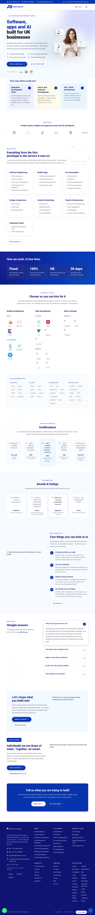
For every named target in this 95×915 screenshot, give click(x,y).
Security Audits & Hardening (76, 213)
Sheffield (83, 878)
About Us (56, 866)
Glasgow (74, 878)
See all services (14, 242)
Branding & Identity (17, 210)
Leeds (74, 875)
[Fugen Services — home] (15, 6)
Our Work (56, 869)
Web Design (15, 207)
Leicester (83, 866)
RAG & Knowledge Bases (74, 182)
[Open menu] (86, 7)
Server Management (73, 207)
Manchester (75, 869)
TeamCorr (37, 869)
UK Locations (77, 863)
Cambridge (84, 898)
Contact (55, 884)
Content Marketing (45, 213)
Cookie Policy (78, 912)
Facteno (36, 872)
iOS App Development (46, 179)
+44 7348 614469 (39, 64)
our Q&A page (22, 632)
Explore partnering (15, 768)
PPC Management (44, 210)
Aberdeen (84, 895)
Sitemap (86, 912)
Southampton (85, 869)
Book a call (37, 804)
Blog (54, 881)
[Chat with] (4, 910)
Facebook (19, 874)
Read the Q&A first (20, 725)
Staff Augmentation (18, 231)
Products (37, 863)
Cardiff (83, 889)
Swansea (83, 875)
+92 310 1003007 (15, 852)
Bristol (74, 881)
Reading (74, 893)
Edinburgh (75, 887)
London (74, 866)
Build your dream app (15, 64)
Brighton (74, 890)
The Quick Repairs (39, 866)
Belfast (83, 892)
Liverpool (75, 884)
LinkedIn (10, 874)
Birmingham (75, 872)
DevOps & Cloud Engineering (76, 204)
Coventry (74, 901)
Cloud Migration (72, 210)
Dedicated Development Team (19, 228)
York (82, 872)
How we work (57, 603)
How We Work (57, 872)
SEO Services (43, 204)
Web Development (17, 176)
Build (36, 828)
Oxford (83, 901)
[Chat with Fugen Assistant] (90, 910)
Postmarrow (38, 878)
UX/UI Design (16, 204)
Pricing (55, 878)
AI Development (72, 176)
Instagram (11, 877)
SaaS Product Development (20, 190)
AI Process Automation (74, 185)
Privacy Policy (58, 912)
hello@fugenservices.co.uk (17, 773)
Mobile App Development (47, 176)
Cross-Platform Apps (45, 185)
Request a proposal (21, 719)
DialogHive (37, 881)
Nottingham (84, 881)
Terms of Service (68, 912)
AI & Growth (57, 828)
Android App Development (47, 182)
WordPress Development (41, 848)
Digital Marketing (44, 207)
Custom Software (17, 179)
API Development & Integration (17, 186)
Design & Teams (78, 828)
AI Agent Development (74, 188)
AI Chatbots (71, 179)
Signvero (36, 875)
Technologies (57, 875)
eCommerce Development (20, 182)
